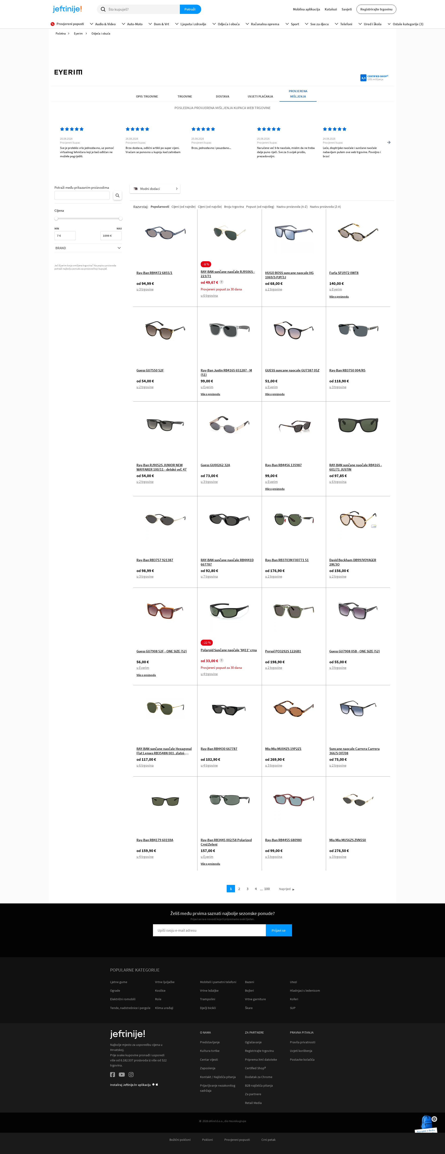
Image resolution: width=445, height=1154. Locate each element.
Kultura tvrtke (209, 1051)
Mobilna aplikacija (306, 9)
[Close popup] (434, 1119)
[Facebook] (112, 1075)
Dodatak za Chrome (258, 1077)
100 (267, 888)
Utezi (293, 982)
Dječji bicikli (208, 1008)
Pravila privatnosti (302, 1042)
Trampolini (207, 999)
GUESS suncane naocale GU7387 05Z (292, 370)
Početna (61, 33)
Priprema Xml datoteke (261, 1060)
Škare (249, 1008)
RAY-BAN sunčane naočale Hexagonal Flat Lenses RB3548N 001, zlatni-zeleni (164, 753)
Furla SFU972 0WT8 (344, 272)
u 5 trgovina (273, 856)
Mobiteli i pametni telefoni (218, 982)
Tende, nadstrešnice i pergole (130, 1008)
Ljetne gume (118, 982)
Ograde (115, 990)
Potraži (189, 9)
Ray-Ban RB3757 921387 (155, 560)
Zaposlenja (207, 1068)
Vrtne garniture (255, 999)
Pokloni (207, 1140)
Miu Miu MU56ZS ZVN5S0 (347, 840)
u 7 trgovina (209, 576)
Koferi (294, 999)
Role (158, 999)
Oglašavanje (253, 1042)
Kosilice (160, 990)
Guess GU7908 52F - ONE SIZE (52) (162, 651)
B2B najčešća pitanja (259, 1086)
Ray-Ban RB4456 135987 (283, 465)
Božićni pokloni (180, 1140)
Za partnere (253, 1094)
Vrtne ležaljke (209, 990)
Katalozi (331, 9)
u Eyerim (335, 289)
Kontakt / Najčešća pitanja (218, 1077)
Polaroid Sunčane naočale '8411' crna (229, 650)
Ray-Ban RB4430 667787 (219, 748)
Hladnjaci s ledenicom (305, 990)
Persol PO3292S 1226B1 (283, 651)
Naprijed (285, 889)
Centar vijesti (209, 1060)
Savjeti (347, 9)
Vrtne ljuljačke (165, 982)
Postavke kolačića (302, 1060)
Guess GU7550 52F (150, 370)
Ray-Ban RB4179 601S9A (155, 840)
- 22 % (207, 643)
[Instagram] (131, 1075)
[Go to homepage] (67, 9)
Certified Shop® (255, 1068)
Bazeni (249, 982)
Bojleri (249, 990)
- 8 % (206, 264)
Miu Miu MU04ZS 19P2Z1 (283, 748)
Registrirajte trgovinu (376, 9)
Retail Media (253, 1103)
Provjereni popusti (237, 1140)
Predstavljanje (210, 1042)
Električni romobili (122, 999)
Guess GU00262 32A (215, 465)
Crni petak (268, 1140)
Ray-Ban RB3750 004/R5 (347, 370)
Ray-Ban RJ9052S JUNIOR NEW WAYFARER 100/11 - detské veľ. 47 (162, 467)
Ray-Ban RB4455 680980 (283, 840)
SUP (293, 1008)
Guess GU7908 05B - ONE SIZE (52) (354, 651)
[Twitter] (122, 1075)
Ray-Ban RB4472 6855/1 (154, 272)
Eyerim (78, 33)
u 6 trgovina (209, 295)
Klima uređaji (164, 1008)
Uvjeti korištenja (301, 1051)
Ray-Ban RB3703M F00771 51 (287, 560)
